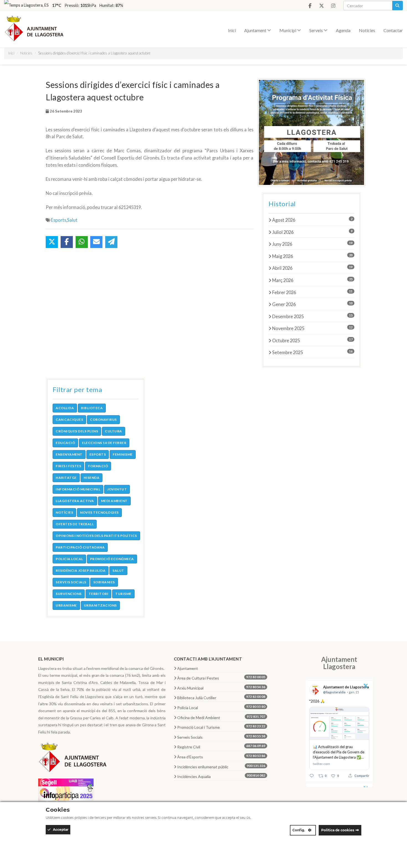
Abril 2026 (312, 268)
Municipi (288, 30)
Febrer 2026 (312, 292)
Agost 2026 (312, 220)
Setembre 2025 (312, 352)
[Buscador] (397, 5)
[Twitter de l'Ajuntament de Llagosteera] (321, 5)
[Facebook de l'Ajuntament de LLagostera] (309, 5)
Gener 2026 (312, 304)
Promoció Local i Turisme (221, 727)
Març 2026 (312, 280)
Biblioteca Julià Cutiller (221, 697)
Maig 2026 (312, 256)
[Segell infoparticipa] (66, 789)
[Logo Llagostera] (72, 759)
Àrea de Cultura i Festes (221, 677)
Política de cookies (337, 830)
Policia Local (221, 707)
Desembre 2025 (312, 316)
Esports (58, 220)
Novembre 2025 (312, 328)
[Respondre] (311, 775)
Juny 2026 (312, 244)
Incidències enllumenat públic (221, 766)
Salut (72, 220)
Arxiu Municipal (221, 687)
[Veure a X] (365, 686)
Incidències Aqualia (221, 776)
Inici (232, 30)
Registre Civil (221, 746)
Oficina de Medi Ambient (221, 717)
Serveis (316, 30)
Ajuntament (255, 30)
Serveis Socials (221, 737)
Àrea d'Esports (221, 756)
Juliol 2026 (312, 232)
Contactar (393, 30)
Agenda (343, 30)
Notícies (367, 30)
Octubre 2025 (312, 340)
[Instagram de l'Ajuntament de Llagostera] (333, 5)
